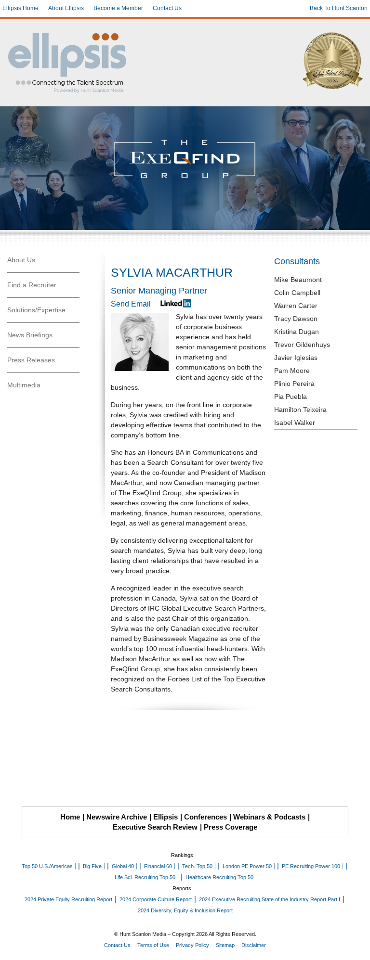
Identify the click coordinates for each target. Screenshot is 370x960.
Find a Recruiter (31, 285)
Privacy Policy (192, 945)
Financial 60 (158, 866)
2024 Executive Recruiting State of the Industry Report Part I (269, 899)
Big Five (92, 866)
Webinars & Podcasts (269, 817)
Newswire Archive (116, 817)
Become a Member (118, 8)
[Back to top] (356, 946)
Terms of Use (153, 945)
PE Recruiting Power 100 (311, 866)
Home (70, 817)
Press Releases (31, 360)
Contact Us (167, 8)
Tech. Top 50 (197, 866)
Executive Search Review (155, 827)
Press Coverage (230, 827)
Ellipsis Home (20, 8)
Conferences (205, 817)
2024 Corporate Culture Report (155, 899)
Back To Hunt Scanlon (339, 8)
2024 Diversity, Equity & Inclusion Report (185, 910)
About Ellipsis (66, 8)
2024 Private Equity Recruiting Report (68, 899)
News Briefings (30, 335)
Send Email (131, 304)
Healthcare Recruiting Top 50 (219, 877)
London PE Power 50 (247, 866)
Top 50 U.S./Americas (47, 866)
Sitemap (225, 945)
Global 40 (123, 866)
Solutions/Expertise (36, 310)
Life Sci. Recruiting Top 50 (145, 877)
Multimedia (23, 385)
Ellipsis (165, 817)
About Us (21, 260)
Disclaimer (253, 945)
